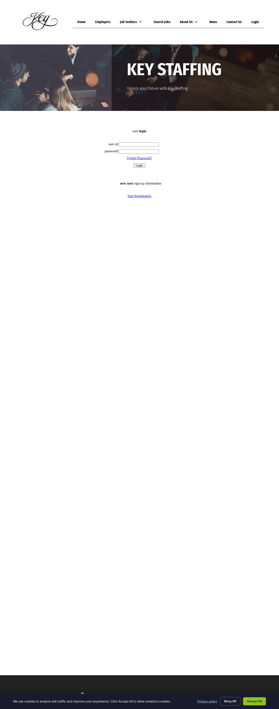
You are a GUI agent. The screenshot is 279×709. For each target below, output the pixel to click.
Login (255, 22)
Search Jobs (162, 22)
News (213, 22)
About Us (186, 22)
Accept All (254, 701)
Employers (103, 22)
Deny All (230, 701)
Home (81, 22)
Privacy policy (207, 701)
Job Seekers (128, 22)
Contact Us (234, 22)
